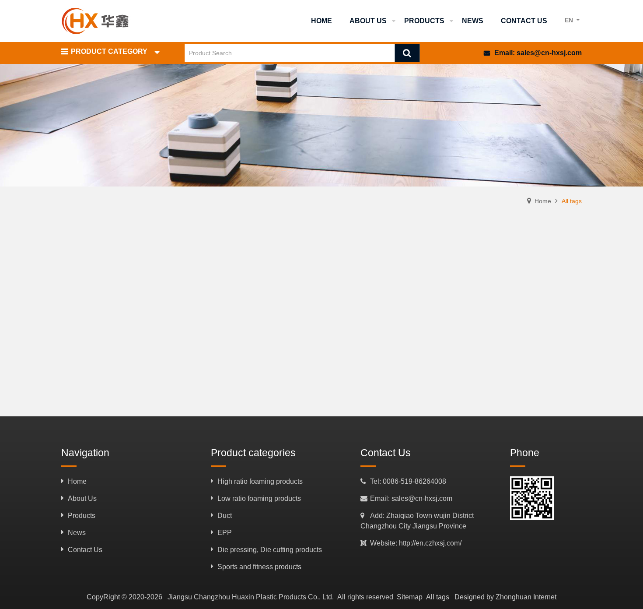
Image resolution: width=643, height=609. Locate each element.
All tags (437, 597)
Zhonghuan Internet (526, 597)
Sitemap (410, 597)
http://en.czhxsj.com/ (430, 543)
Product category (109, 51)
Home (543, 200)
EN (569, 20)
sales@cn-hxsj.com (549, 52)
